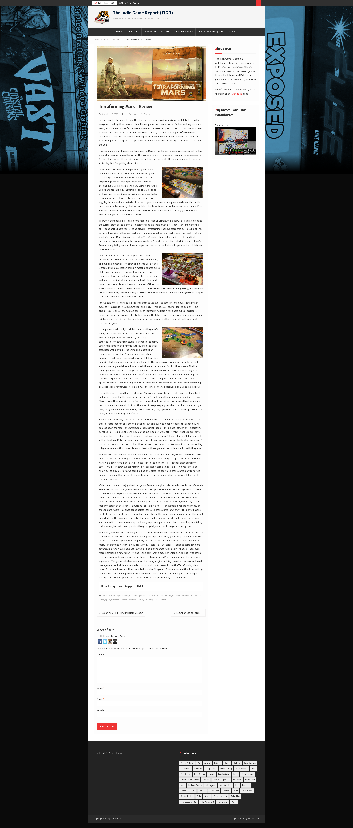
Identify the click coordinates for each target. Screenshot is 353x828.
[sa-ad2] (235, 154)
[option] (144, 3)
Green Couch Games (190, 779)
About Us (133, 31)
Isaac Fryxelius (152, 596)
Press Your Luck (188, 790)
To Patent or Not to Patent (187, 612)
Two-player (223, 802)
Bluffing (236, 763)
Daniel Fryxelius (108, 596)
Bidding (217, 763)
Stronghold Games (119, 599)
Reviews (149, 31)
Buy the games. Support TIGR (122, 586)
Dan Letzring (226, 768)
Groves (206, 779)
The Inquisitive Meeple (209, 31)
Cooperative (211, 768)
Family (211, 774)
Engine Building (122, 596)
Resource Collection (180, 596)
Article (207, 763)
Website (100, 710)
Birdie (227, 763)
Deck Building (242, 768)
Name (100, 688)
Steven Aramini (220, 796)
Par (236, 785)
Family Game (223, 774)
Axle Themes (253, 818)
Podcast (245, 785)
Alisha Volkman (187, 763)
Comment (102, 654)
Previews (165, 31)
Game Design (247, 774)
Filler (235, 774)
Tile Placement (160, 599)
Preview (202, 790)
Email (100, 699)
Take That (235, 796)
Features (232, 31)
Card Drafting (250, 763)
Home (119, 31)
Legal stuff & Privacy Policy (108, 752)
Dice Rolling (199, 774)
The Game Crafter (189, 802)
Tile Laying (148, 599)
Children (198, 768)
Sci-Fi (192, 596)
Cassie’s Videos (183, 31)
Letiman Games (195, 785)
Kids (182, 785)
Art (199, 763)
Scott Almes (247, 790)
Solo (199, 796)
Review (226, 790)
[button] (100, 643)
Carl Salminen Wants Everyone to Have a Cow (139, 3)
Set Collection (187, 796)
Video (234, 802)
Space (107, 599)
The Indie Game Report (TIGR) (143, 13)
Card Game (186, 768)
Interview (237, 779)
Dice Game (185, 774)
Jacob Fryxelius (165, 596)
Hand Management (137, 596)
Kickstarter (250, 779)
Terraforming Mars (135, 599)
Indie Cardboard (130, 114)
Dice (253, 768)
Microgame (211, 785)
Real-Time (214, 790)
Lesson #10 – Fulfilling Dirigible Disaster (122, 612)
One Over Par (225, 785)
